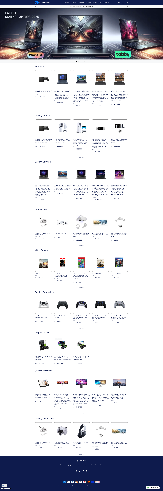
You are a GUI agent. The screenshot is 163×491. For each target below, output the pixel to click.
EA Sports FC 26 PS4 (116, 274)
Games (84, 465)
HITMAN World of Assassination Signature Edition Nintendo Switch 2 (61, 275)
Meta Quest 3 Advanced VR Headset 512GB (42, 234)
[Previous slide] (72, 61)
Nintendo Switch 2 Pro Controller (60, 316)
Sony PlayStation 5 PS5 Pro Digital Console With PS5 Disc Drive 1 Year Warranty (62, 141)
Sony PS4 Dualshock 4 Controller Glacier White (41, 316)
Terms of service (97, 485)
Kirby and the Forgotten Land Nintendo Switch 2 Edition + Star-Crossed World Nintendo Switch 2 (81, 276)
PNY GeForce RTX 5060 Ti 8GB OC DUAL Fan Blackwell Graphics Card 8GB (81, 358)
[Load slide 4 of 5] (84, 61)
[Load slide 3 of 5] (81, 61)
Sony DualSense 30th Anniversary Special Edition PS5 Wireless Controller (118, 317)
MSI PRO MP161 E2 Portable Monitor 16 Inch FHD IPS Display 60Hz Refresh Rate (42, 396)
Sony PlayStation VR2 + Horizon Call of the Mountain (100, 234)
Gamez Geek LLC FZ (59, 485)
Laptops (69, 465)
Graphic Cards (92, 465)
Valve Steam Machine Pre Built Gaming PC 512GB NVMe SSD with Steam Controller (43, 91)
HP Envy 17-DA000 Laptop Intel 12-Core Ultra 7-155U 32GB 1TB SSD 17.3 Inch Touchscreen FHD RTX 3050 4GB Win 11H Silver (62, 188)
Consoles (62, 465)
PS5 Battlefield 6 (39, 274)
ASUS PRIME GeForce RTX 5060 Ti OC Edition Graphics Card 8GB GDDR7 (43, 358)
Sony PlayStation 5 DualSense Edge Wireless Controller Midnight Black (100, 317)
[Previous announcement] (35, 6)
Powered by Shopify (69, 485)
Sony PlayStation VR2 (60, 233)
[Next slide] (91, 61)
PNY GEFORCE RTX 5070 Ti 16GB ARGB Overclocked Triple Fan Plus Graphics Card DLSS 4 (62, 358)
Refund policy (79, 485)
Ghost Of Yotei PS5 (97, 274)
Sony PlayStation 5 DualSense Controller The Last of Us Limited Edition (81, 317)
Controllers (77, 465)
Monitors (100, 465)
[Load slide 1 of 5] (76, 61)
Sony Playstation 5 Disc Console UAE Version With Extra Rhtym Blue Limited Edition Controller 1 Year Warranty (80, 142)
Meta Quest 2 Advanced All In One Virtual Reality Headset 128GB (119, 235)
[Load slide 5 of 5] (86, 61)
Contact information (107, 485)
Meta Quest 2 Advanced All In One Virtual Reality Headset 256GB (81, 235)
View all (81, 111)
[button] (119, 2)
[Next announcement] (127, 6)
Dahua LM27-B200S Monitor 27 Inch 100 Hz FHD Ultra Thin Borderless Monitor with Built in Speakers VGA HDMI (119, 396)
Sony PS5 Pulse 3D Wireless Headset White (80, 443)
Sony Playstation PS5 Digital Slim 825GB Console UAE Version (119, 141)
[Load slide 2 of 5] (79, 61)
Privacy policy (87, 485)
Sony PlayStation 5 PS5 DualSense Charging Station (62, 443)
